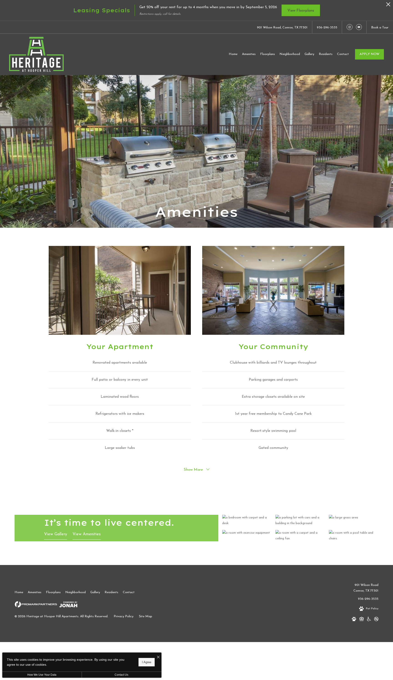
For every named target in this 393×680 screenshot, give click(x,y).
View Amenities (87, 534)
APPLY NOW (369, 54)
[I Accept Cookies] (158, 657)
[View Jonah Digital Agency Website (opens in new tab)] (68, 605)
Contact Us (121, 674)
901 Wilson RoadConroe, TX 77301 (365, 587)
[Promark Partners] (36, 605)
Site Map (145, 616)
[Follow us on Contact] (359, 27)
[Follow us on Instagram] (350, 27)
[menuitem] (233, 54)
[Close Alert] (388, 5)
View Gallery (55, 534)
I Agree (146, 662)
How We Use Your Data (41, 674)
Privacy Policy (124, 616)
